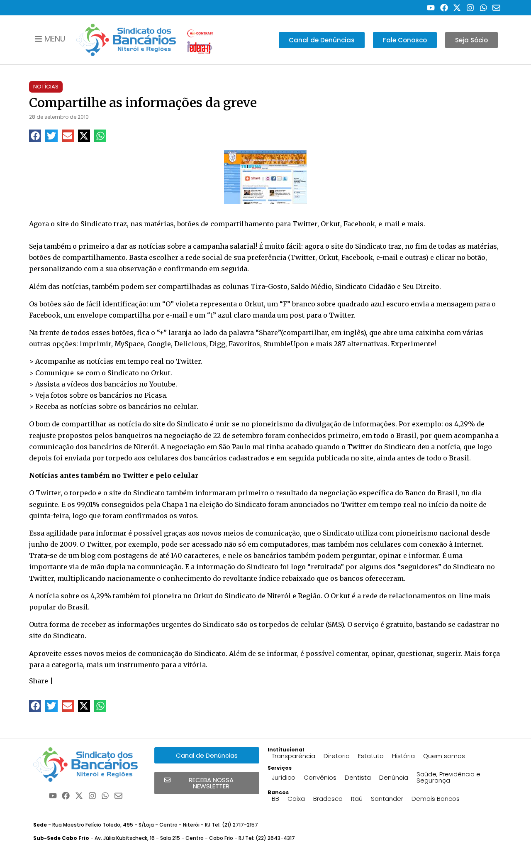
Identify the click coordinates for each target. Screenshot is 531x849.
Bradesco (328, 798)
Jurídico (283, 777)
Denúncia (393, 777)
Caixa (296, 798)
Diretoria (337, 755)
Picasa (155, 395)
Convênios (320, 777)
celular (185, 406)
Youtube (162, 384)
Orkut (161, 373)
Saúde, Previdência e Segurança (448, 777)
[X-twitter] (457, 7)
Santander (387, 798)
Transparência (293, 755)
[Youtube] (430, 7)
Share (38, 681)
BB (275, 798)
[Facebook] (444, 7)
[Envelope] (496, 7)
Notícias (45, 87)
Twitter (188, 361)
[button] (35, 136)
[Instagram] (470, 7)
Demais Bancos (436, 798)
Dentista (358, 777)
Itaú (357, 798)
